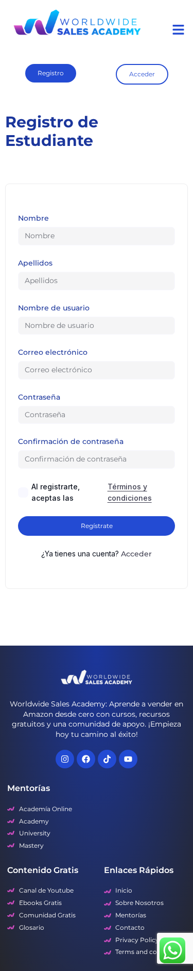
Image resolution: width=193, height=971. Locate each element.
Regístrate (97, 526)
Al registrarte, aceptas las (91, 492)
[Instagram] (65, 759)
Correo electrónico (52, 352)
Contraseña (39, 397)
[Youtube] (128, 759)
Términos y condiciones (130, 492)
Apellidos (35, 263)
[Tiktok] (107, 759)
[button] (178, 29)
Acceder (136, 553)
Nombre (33, 218)
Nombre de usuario (54, 307)
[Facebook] (86, 759)
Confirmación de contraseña (71, 441)
